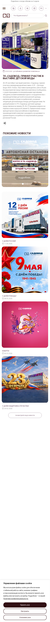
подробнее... (25, 177)
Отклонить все (25, 617)
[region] (25, 601)
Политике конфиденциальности (15, 599)
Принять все (25, 605)
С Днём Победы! (9, 296)
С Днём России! (9, 241)
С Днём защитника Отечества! (15, 406)
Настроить (25, 611)
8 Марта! (5, 351)
